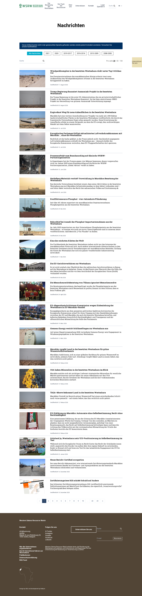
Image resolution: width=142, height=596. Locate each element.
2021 (47, 53)
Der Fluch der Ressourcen (61, 5)
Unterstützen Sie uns (136, 62)
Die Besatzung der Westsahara (49, 5)
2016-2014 (81, 53)
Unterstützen (80, 6)
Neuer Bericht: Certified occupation (67, 460)
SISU (26, 588)
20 (114, 61)
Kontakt (91, 6)
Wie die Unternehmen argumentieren (27, 547)
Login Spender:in (101, 6)
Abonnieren (118, 538)
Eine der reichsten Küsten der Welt (67, 240)
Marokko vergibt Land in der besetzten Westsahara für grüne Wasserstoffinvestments (79, 350)
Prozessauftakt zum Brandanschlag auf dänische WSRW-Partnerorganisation (77, 156)
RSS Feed (23, 560)
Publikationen (24, 555)
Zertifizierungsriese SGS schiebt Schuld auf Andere (74, 480)
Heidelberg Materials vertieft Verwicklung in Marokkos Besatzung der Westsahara (84, 179)
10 (83, 501)
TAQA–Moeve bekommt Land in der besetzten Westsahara (78, 392)
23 (97, 501)
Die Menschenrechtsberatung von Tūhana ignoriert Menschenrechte (83, 282)
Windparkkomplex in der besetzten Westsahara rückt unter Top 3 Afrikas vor (85, 72)
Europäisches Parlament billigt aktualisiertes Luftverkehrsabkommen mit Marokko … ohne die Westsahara (86, 134)
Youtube (48, 535)
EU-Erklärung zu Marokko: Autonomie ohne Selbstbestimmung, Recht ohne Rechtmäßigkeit (86, 414)
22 (92, 501)
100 (121, 61)
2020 (56, 53)
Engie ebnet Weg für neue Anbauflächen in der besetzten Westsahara (83, 112)
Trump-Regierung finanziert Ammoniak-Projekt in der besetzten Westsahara (81, 92)
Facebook (48, 538)
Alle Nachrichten (35, 53)
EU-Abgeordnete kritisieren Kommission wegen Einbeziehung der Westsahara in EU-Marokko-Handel (82, 306)
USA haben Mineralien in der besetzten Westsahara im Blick (79, 370)
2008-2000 (108, 53)
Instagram (48, 533)
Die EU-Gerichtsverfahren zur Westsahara (70, 263)
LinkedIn (48, 540)
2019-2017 (68, 53)
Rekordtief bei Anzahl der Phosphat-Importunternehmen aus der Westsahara (81, 223)
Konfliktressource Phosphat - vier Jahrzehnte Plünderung (78, 199)
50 (117, 61)
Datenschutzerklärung (28, 558)
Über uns (70, 6)
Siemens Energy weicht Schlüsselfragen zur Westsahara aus (79, 328)
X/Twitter (48, 531)
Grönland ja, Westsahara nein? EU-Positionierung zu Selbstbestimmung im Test (86, 439)
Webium (42, 588)
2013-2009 (94, 53)
